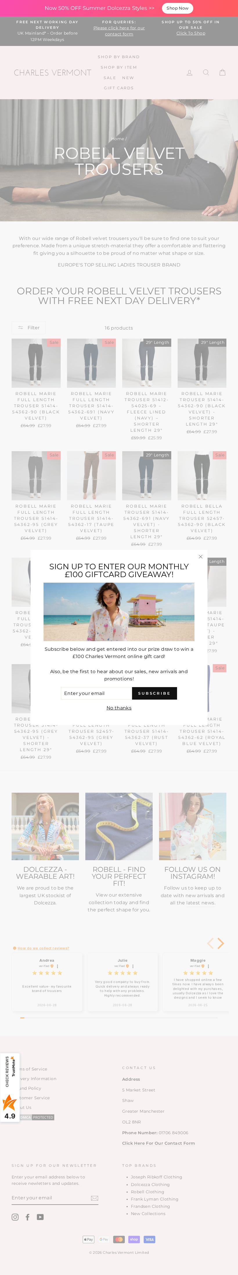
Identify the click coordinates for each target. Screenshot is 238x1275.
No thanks (119, 708)
